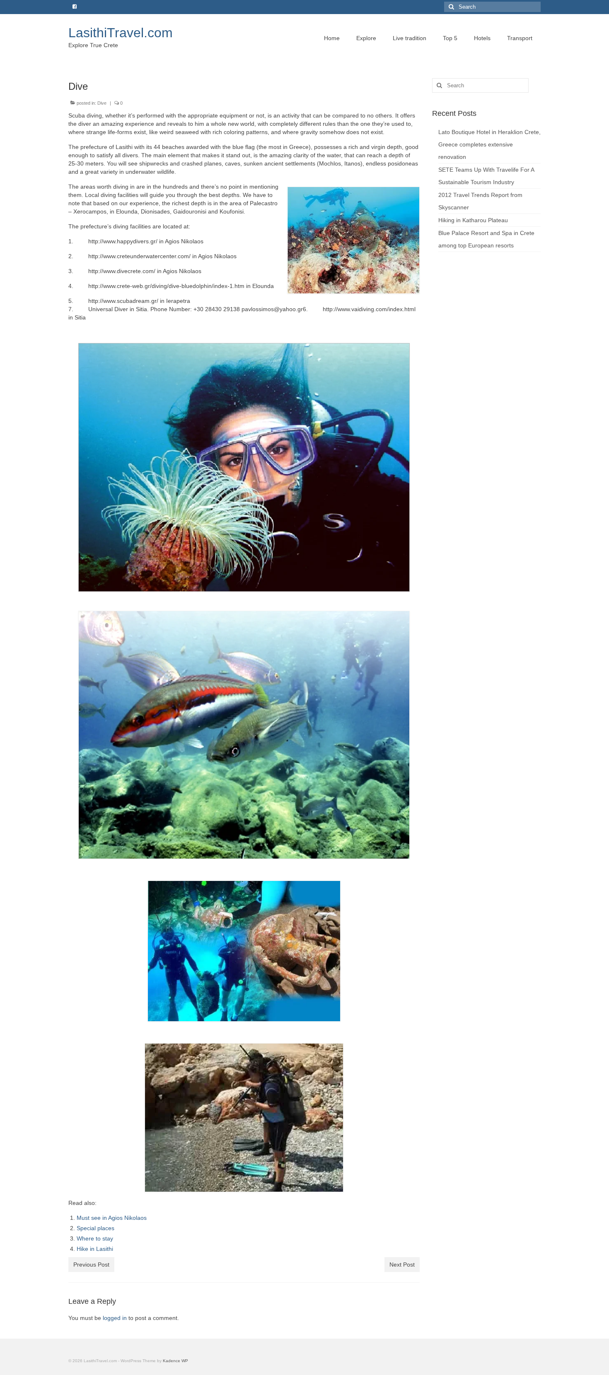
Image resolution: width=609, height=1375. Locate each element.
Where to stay (95, 1238)
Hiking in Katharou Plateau (473, 220)
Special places (95, 1228)
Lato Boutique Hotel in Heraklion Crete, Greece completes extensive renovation (489, 144)
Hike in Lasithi (95, 1248)
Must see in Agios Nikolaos (112, 1217)
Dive (101, 103)
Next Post (402, 1264)
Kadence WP (175, 1360)
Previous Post (91, 1264)
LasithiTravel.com (120, 32)
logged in (115, 1318)
